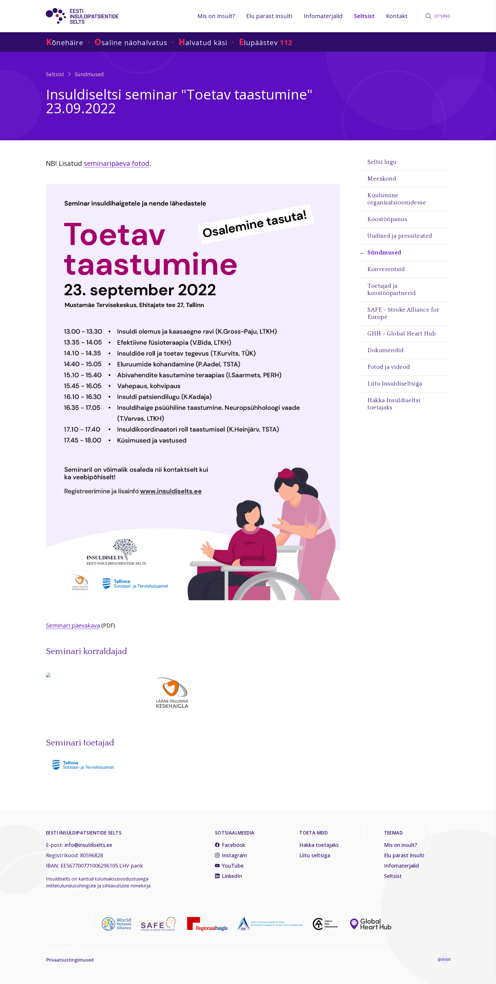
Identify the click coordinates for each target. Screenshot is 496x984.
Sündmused (89, 74)
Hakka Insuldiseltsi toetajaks (394, 404)
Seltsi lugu (382, 162)
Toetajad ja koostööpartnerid (391, 289)
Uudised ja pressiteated (399, 236)
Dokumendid (385, 350)
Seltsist (364, 16)
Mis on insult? (216, 16)
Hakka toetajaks (319, 844)
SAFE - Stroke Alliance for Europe (403, 313)
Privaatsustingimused (70, 960)
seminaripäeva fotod (116, 163)
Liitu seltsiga (314, 855)
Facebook (233, 844)
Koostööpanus (387, 219)
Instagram (234, 855)
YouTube (233, 865)
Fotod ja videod (388, 367)
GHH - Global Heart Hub (401, 334)
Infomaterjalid (323, 16)
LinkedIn (232, 875)
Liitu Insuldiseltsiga (394, 384)
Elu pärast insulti (269, 16)
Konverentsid (386, 269)
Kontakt (397, 16)
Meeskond (381, 179)
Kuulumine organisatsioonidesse (396, 199)
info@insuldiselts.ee (88, 844)
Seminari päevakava (73, 625)
